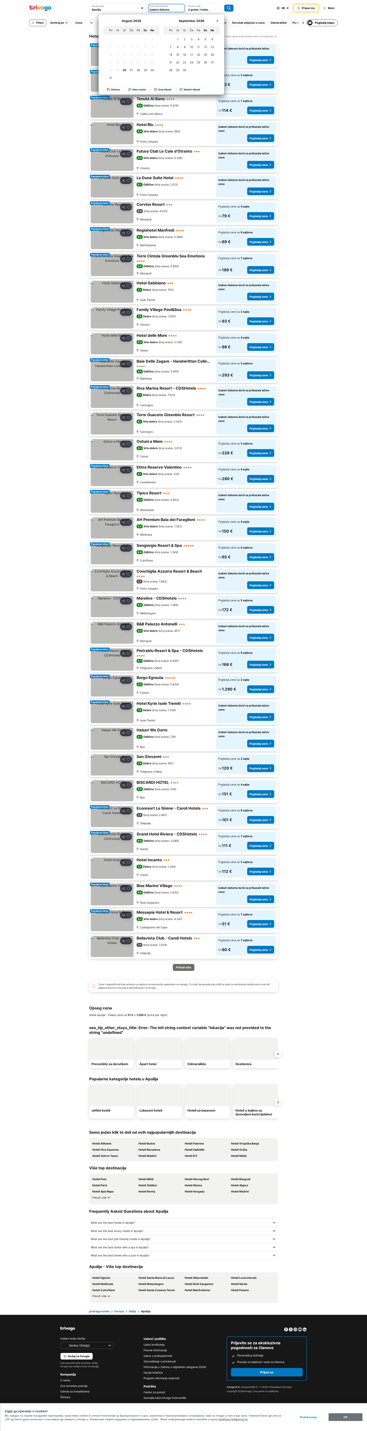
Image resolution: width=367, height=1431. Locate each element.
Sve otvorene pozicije (73, 1385)
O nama (65, 1380)
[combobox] (118, 8)
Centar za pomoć (154, 1392)
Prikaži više (99, 1197)
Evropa (119, 1311)
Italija (132, 1311)
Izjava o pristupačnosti (158, 1355)
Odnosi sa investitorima (75, 1391)
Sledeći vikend (192, 89)
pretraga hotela (99, 1311)
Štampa (65, 1397)
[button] (118, 8)
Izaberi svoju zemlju (72, 1338)
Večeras (115, 89)
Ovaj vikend (164, 89)
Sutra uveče (139, 89)
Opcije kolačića (153, 1372)
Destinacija (98, 6)
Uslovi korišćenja (154, 1344)
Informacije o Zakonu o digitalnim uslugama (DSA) (175, 1367)
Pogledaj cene (258, 60)
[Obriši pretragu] (142, 8)
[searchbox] (118, 10)
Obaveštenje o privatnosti (160, 1361)
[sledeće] (217, 20)
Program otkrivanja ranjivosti (161, 1378)
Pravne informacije (155, 1350)
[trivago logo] (40, 8)
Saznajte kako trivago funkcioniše (165, 1397)
